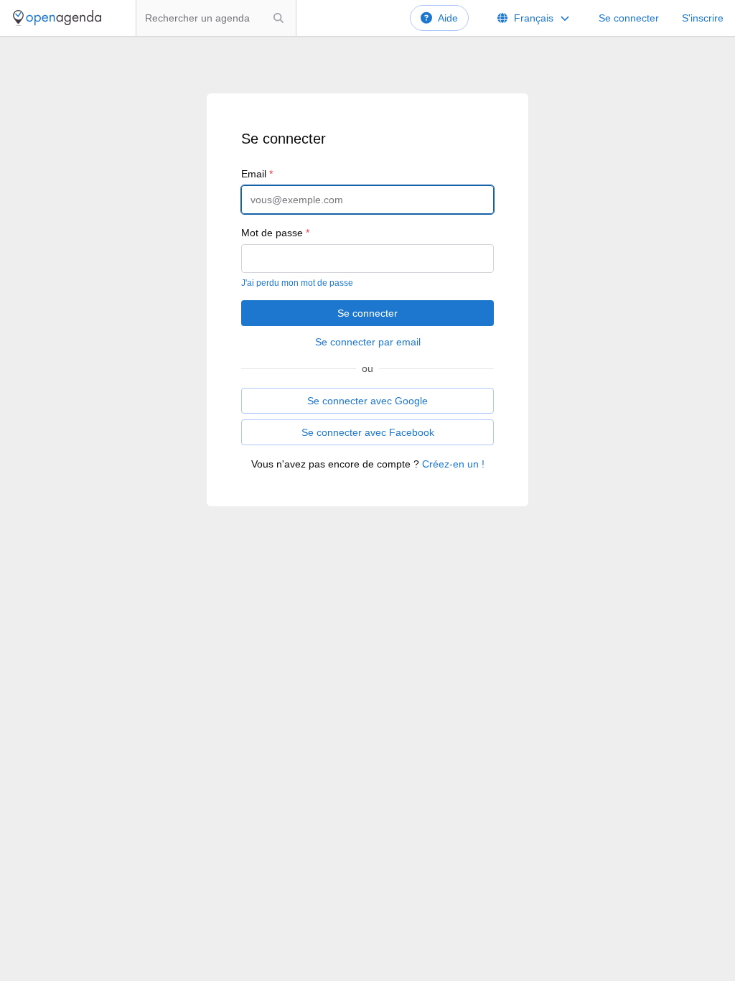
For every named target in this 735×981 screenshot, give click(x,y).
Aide (448, 18)
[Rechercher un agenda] (278, 18)
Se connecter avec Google (367, 400)
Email (257, 174)
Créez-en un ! (453, 464)
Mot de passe (275, 232)
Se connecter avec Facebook (367, 432)
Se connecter (629, 18)
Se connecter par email (368, 342)
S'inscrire (703, 18)
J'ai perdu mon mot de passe (297, 283)
